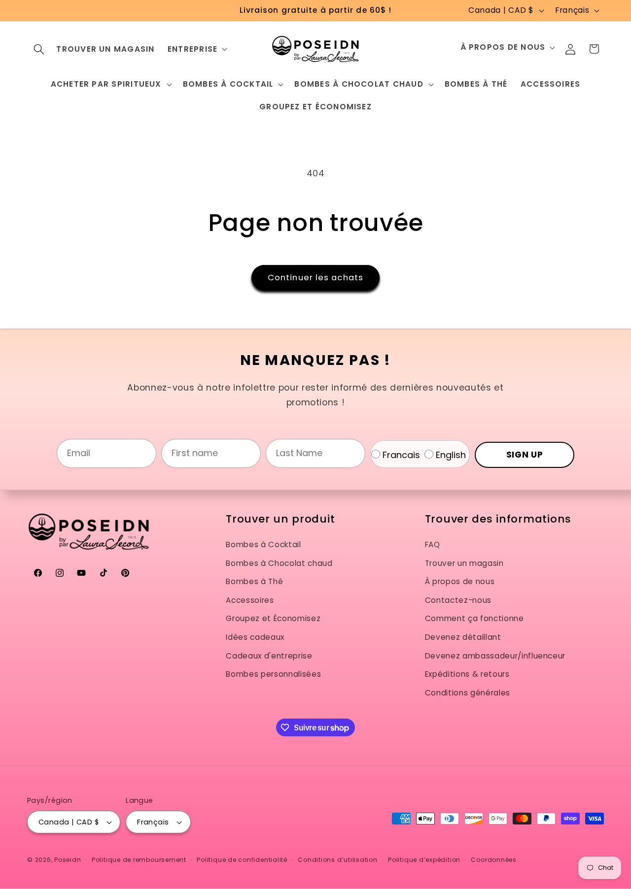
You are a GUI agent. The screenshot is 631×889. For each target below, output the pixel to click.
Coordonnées (493, 860)
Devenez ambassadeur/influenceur (495, 656)
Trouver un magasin (464, 563)
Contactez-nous (458, 600)
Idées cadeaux (255, 637)
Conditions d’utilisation (337, 860)
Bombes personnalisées (273, 674)
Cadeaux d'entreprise (269, 656)
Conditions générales (467, 693)
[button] (39, 49)
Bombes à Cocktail (263, 544)
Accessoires (250, 600)
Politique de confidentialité (242, 860)
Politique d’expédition (424, 860)
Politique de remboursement (139, 860)
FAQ (432, 544)
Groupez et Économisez (273, 618)
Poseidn (67, 860)
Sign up (524, 455)
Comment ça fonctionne (474, 618)
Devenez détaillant (463, 637)
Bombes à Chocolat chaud (279, 563)
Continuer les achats (315, 277)
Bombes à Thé (254, 581)
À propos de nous (460, 581)
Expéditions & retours (467, 674)
